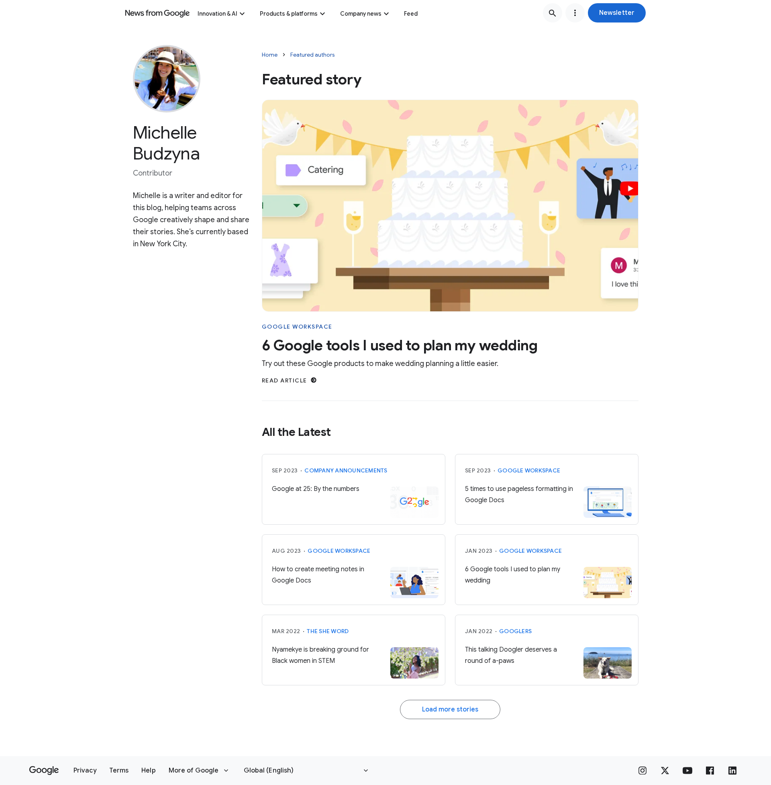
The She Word (328, 631)
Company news (360, 13)
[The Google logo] (44, 770)
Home (269, 54)
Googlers (515, 631)
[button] (617, 12)
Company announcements (345, 470)
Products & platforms (289, 13)
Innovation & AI (217, 13)
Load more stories (450, 709)
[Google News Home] (157, 12)
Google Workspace (297, 326)
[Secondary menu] (575, 12)
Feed (411, 13)
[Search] (552, 12)
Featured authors (312, 54)
